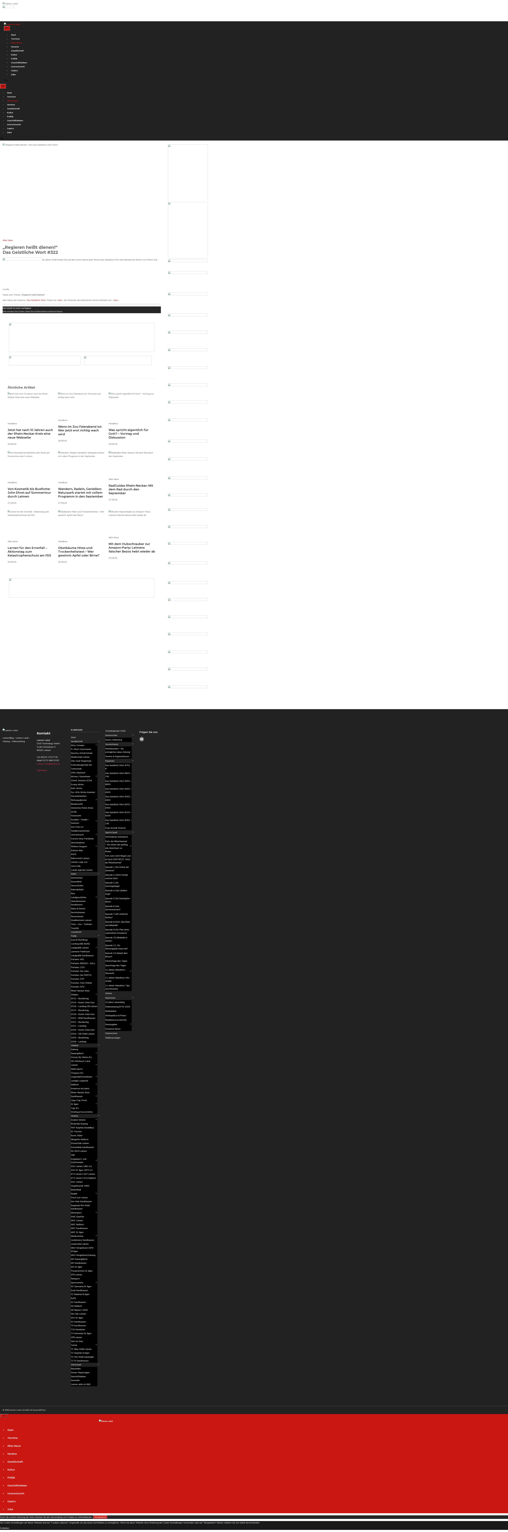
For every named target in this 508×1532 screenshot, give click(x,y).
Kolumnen (109, 761)
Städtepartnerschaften (82, 1112)
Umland (74, 1045)
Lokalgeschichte (78, 897)
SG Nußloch (76, 1306)
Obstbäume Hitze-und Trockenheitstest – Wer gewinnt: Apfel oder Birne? (78, 551)
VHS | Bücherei (78, 772)
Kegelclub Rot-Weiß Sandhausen (80, 1207)
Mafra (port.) (77, 1069)
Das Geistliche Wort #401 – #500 (118, 790)
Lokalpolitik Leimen (80, 947)
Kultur (14, 54)
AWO (73, 854)
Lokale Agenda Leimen (82, 870)
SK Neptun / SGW (79, 1310)
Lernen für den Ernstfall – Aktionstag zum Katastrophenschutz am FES (29, 551)
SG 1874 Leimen (79, 1151)
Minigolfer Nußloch (80, 1139)
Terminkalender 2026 (115, 731)
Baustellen (76, 1368)
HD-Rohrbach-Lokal (80, 1061)
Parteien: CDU (78, 967)
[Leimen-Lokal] (12, 24)
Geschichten (77, 877)
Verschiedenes (78, 842)
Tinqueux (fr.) (77, 1073)
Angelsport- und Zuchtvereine (78, 1161)
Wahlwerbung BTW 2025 (117, 1006)
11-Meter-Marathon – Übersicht (115, 971)
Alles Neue (16, 43)
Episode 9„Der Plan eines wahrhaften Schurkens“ (117, 931)
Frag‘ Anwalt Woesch (115, 828)
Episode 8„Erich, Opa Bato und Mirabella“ (117, 923)
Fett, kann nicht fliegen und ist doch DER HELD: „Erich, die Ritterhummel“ (118, 859)
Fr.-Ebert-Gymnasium (81, 749)
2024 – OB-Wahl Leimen (83, 1033)
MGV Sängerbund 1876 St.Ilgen (82, 1249)
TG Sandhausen (78, 1325)
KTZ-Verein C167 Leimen (83, 1174)
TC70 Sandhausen (80, 1360)
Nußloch (75, 1084)
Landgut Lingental (79, 1080)
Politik (14, 58)
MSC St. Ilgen (77, 1232)
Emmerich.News (113, 1029)
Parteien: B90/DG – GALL (83, 963)
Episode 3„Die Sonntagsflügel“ (112, 884)
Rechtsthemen (78, 912)
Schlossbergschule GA (81, 764)
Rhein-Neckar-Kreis (80, 990)
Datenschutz (111, 1033)
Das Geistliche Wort (36, 300)
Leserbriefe (76, 932)
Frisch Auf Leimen (79, 1197)
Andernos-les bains (80, 1088)
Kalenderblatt (77, 889)
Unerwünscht (18, 66)
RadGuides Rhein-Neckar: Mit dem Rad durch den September (131, 489)
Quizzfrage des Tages (115, 965)
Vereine (15, 46)
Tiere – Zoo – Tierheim (81, 924)
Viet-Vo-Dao (77, 1341)
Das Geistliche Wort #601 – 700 (118, 775)
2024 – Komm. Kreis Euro (83, 1029)
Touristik (75, 928)
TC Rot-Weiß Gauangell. (82, 1357)
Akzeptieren (100, 1517)
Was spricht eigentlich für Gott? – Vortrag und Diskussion (128, 433)
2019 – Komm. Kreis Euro (83, 1014)
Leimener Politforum (80, 951)
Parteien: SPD (77, 986)
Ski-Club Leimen (78, 1313)
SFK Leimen (76, 1274)
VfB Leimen (76, 1337)
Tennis (74, 1345)
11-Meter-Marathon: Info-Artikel (117, 979)
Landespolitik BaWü (80, 943)
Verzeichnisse (111, 744)
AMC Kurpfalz (77, 1216)
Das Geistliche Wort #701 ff (117, 767)
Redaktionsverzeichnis (116, 1020)
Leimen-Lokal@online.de (48, 763)
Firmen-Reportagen (80, 1372)
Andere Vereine (78, 1119)
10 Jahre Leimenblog (115, 1002)
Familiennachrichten (80, 830)
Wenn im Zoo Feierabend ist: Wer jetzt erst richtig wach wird (80, 430)
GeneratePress (39, 1410)
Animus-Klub (77, 850)
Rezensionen (77, 916)
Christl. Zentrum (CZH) (81, 780)
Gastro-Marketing (113, 739)
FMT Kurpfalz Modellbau (82, 1127)
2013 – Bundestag (80, 998)
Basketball (76, 1189)
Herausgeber (111, 1024)
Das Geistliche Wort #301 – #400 (118, 798)
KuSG (73, 1298)
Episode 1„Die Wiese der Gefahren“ (117, 869)
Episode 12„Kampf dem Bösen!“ (116, 955)
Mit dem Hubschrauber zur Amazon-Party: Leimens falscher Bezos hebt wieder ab (132, 547)
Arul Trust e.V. (77, 826)
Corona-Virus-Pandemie (82, 838)
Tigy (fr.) (75, 1108)
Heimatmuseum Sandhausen (78, 903)
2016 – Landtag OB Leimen (84, 1006)
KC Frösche (76, 1131)
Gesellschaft (17, 50)
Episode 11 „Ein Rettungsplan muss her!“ (116, 947)
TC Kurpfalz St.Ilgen (80, 1353)
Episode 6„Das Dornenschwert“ (113, 908)
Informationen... (85, 1517)
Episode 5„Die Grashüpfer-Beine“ (117, 900)
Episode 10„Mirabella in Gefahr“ (116, 939)
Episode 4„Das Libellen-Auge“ (116, 892)
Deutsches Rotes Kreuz (82, 807)
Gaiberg (74, 1049)
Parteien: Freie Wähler (81, 982)
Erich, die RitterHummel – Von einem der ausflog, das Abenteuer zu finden (116, 846)
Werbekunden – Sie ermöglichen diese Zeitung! (117, 750)
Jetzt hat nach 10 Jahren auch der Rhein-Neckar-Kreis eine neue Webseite (30, 433)
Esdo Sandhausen (79, 1290)
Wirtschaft (76, 1364)
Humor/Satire (77, 885)
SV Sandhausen (78, 1321)
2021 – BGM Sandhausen (83, 1018)
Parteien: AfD (77, 959)
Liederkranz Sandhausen (82, 1240)
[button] (6, 80)
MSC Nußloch (77, 1224)
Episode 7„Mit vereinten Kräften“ (116, 916)
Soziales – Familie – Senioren (80, 821)
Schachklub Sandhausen (82, 1147)
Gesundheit (76, 881)
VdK (73, 1155)
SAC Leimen (77, 1181)
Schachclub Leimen (80, 1143)
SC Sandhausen (78, 1302)
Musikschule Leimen (80, 757)
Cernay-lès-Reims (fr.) (81, 1057)
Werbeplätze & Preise (115, 1015)
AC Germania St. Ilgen (81, 1286)
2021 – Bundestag (80, 1022)
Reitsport (75, 1278)
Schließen (4, 1528)
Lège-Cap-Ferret (79, 1100)
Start (13, 35)
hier (60, 300)
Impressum (42, 770)
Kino (73, 893)
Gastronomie (111, 735)
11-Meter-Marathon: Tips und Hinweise (117, 987)
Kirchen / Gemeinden (80, 776)
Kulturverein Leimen (80, 858)
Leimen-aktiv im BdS (80, 1384)
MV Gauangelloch (79, 1259)
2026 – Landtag (78, 1041)
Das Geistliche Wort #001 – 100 (118, 822)
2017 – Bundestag (80, 1010)
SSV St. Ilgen (77, 1317)
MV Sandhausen (79, 1263)
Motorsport (76, 1212)
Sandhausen (77, 1096)
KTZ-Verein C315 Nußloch (83, 1178)
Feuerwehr (76, 815)
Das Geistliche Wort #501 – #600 (118, 783)
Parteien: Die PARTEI (81, 975)
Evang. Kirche (77, 784)
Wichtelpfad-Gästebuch (116, 836)
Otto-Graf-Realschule (81, 761)
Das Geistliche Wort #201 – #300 (118, 806)
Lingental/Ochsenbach (81, 1076)
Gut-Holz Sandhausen (81, 1201)
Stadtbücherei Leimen (81, 920)
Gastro (14, 70)
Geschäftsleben (19, 62)
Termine (15, 39)
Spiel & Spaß (111, 832)
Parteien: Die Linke (80, 971)
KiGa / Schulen (77, 745)
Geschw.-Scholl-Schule (81, 753)
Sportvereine (77, 1282)
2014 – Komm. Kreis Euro (83, 1002)
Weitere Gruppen (79, 846)
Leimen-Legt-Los (79, 862)
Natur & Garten (78, 908)
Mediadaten (111, 1011)
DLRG (74, 811)
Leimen (74, 1065)
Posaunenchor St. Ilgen (82, 1270)
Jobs (13, 74)
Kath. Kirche (76, 788)
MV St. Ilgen (76, 1266)
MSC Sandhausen (79, 1228)
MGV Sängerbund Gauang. (83, 1255)
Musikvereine (77, 1236)
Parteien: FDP (77, 979)
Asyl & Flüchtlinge (79, 939)
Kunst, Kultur (77, 1135)
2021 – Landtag (78, 1025)
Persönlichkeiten (79, 796)
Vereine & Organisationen (117, 756)
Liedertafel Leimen (80, 1244)
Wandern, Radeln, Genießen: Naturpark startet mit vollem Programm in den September (80, 492)
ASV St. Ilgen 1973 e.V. (82, 1170)
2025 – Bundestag (80, 1037)
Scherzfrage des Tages (116, 961)
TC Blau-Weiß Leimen (81, 1349)
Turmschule (76, 768)
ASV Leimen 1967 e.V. (81, 1166)
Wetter (108, 993)
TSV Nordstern (78, 1329)
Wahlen (74, 994)
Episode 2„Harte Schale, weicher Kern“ (116, 876)
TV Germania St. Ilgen (81, 1333)
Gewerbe (75, 1380)
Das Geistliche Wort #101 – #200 (118, 814)
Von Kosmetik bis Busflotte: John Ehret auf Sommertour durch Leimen (29, 492)
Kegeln (74, 1193)
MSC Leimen (77, 1220)
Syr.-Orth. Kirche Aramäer (83, 792)
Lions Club (76, 866)
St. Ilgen (74, 1104)
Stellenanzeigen (112, 1037)
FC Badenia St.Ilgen (80, 1294)
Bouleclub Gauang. (79, 1123)
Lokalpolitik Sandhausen (82, 955)
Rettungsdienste (79, 800)
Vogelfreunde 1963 (80, 1185)
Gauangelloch (77, 1053)
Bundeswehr (77, 804)
